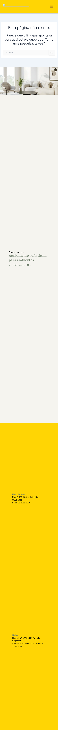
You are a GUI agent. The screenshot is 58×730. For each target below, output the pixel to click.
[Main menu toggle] (51, 6)
